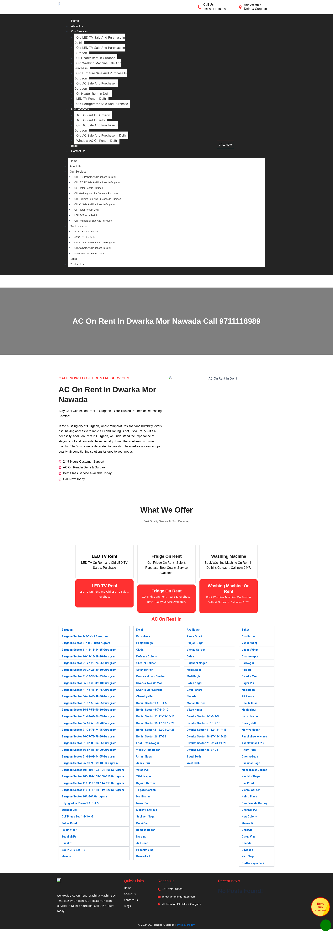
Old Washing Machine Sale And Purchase (97, 65)
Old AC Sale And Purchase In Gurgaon (96, 85)
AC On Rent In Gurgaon (93, 115)
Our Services (79, 31)
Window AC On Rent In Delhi (97, 141)
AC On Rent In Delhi (90, 120)
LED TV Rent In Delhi (91, 98)
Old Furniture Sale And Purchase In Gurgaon (100, 75)
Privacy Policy (186, 924)
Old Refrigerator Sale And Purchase (102, 104)
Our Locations (80, 109)
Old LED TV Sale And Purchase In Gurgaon (99, 50)
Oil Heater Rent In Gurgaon (95, 58)
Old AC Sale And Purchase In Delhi (101, 135)
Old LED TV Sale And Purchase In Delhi (99, 39)
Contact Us (78, 151)
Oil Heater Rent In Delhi (93, 93)
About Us (77, 26)
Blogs (74, 145)
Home (75, 20)
